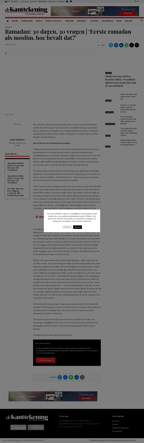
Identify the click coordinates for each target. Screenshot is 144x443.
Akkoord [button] (77, 227)
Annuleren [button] (67, 227)
